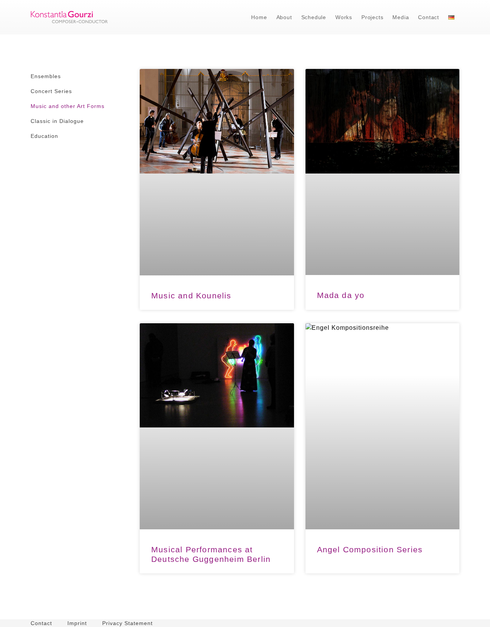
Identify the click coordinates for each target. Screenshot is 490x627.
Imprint (77, 623)
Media (400, 17)
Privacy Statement (127, 623)
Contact (428, 17)
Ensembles (46, 76)
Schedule (313, 17)
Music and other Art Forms (68, 106)
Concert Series (51, 91)
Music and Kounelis (191, 295)
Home (259, 17)
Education (44, 136)
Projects (372, 17)
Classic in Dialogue (57, 121)
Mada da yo (341, 295)
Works (343, 17)
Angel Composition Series (370, 549)
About (284, 17)
